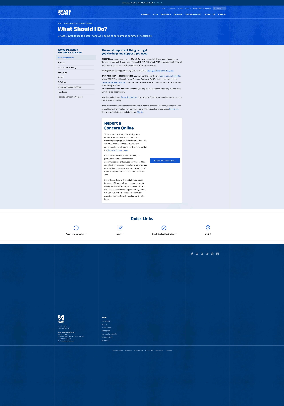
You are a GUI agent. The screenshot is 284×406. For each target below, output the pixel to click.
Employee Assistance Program (160, 70)
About (155, 14)
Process (61, 62)
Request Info (197, 8)
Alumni (180, 8)
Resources (62, 72)
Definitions (62, 82)
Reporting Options (129, 97)
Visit (163, 8)
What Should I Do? (66, 57)
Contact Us (128, 350)
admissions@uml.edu (68, 341)
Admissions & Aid (193, 14)
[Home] (64, 12)
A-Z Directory (171, 8)
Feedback (169, 350)
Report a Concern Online (165, 160)
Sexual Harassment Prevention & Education (78, 23)
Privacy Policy (149, 350)
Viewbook (145, 14)
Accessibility (159, 350)
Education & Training (67, 67)
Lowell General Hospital (170, 76)
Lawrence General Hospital (113, 82)
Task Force (62, 92)
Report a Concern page (118, 150)
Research (178, 14)
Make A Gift (207, 8)
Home (59, 23)
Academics (166, 14)
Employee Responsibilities (69, 87)
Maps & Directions (117, 350)
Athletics (222, 14)
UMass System (138, 350)
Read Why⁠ (157, 3)
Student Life (209, 14)
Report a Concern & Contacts (70, 97)
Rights (60, 77)
